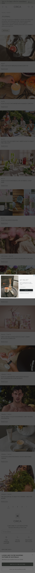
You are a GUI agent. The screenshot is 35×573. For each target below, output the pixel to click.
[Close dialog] (34, 275)
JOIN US (26, 290)
